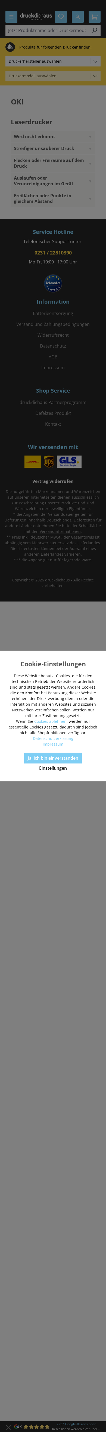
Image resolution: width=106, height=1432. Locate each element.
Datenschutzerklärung (53, 738)
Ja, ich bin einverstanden (53, 758)
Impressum (53, 744)
